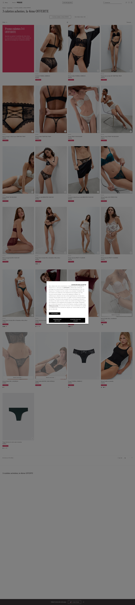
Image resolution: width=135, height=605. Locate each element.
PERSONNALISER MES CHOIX (57, 320)
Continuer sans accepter (78, 284)
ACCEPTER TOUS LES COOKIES (75, 320)
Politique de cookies (53, 305)
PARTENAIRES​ (54, 313)
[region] (67, 302)
